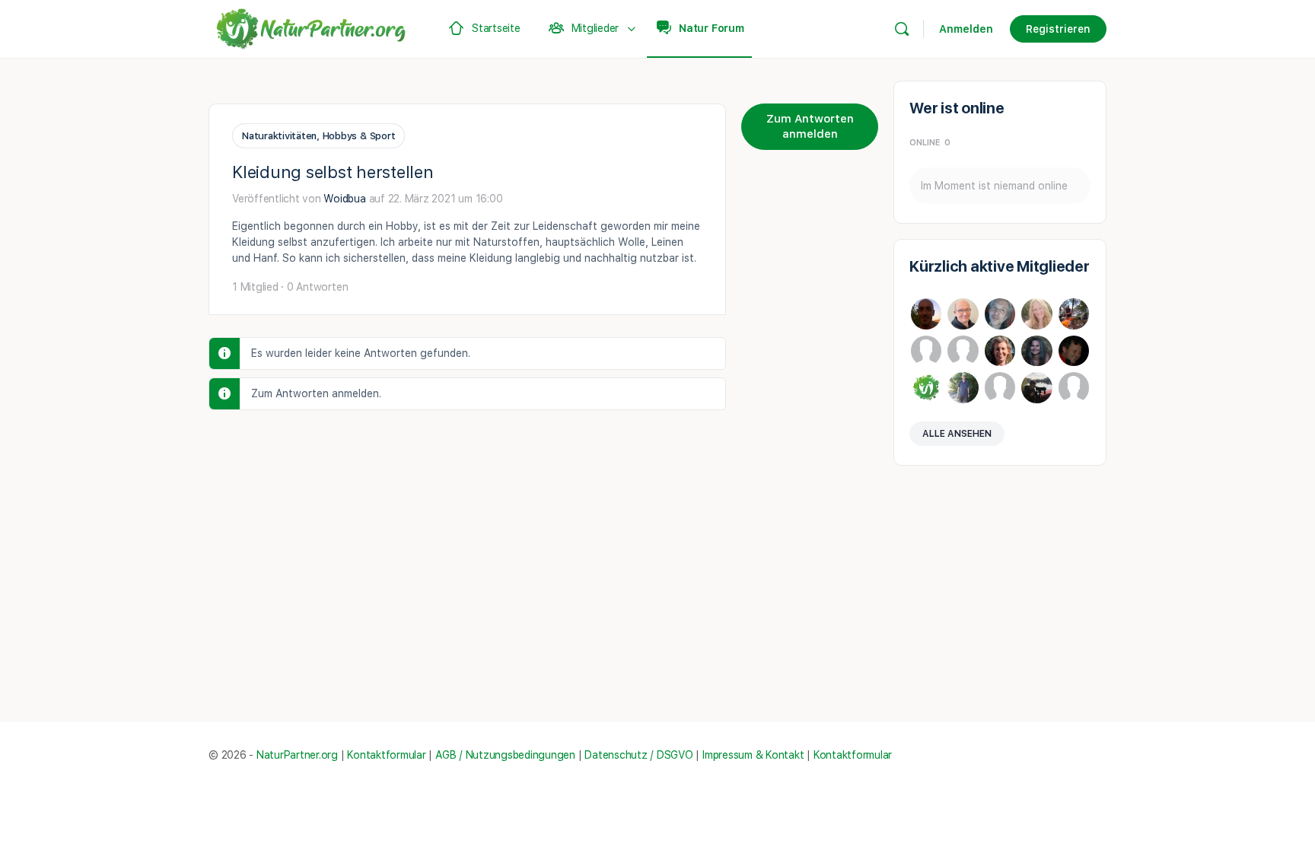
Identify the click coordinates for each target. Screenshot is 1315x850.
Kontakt (785, 755)
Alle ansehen (957, 433)
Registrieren (1058, 29)
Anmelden (966, 29)
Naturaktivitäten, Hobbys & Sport (318, 136)
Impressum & (732, 755)
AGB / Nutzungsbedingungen (505, 755)
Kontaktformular (386, 755)
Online (929, 143)
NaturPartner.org (297, 755)
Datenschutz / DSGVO (638, 755)
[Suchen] (902, 29)
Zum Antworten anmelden (810, 126)
